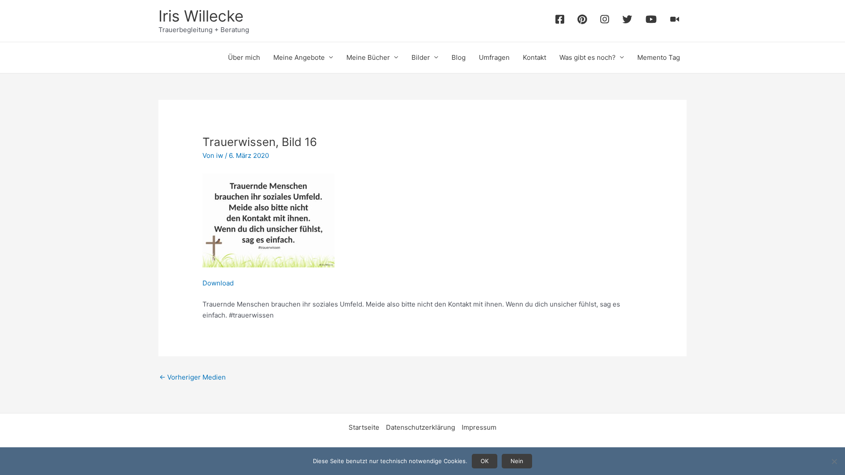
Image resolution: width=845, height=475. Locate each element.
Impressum (479, 427)
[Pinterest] (582, 21)
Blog (459, 57)
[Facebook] (560, 21)
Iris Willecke (200, 16)
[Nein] (834, 461)
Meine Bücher (368, 57)
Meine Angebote (299, 57)
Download (218, 283)
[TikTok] (675, 21)
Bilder (420, 57)
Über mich (244, 57)
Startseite (364, 427)
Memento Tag (658, 57)
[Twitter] (627, 21)
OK (485, 460)
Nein (517, 460)
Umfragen (494, 57)
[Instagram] (605, 21)
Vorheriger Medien (192, 377)
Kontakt (534, 57)
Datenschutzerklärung (420, 427)
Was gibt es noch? (587, 57)
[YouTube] (651, 21)
